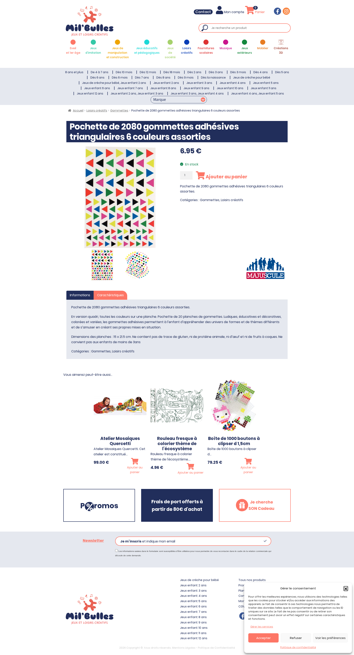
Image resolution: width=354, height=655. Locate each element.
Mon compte (234, 12)
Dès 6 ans (97, 77)
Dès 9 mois (186, 77)
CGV (241, 606)
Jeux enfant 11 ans (263, 88)
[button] (346, 588)
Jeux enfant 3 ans (199, 83)
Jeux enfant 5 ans (266, 83)
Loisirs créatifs (96, 110)
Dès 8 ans (163, 77)
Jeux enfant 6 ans (97, 88)
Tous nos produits (252, 580)
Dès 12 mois (148, 72)
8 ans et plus (74, 72)
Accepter (263, 638)
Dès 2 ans (194, 72)
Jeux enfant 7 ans (130, 88)
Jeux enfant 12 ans (90, 93)
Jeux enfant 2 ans (166, 83)
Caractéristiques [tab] (110, 295)
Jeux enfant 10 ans (230, 88)
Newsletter (93, 540)
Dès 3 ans (216, 72)
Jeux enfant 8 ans (163, 88)
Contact (203, 11)
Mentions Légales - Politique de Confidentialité (203, 647)
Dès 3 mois (238, 72)
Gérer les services (261, 626)
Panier (259, 12)
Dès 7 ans (142, 77)
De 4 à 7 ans (99, 72)
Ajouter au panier (226, 176)
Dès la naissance (213, 77)
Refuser (296, 638)
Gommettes (119, 110)
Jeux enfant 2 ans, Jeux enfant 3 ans (137, 93)
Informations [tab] (80, 295)
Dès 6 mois (120, 77)
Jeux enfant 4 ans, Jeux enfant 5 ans (257, 93)
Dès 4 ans (260, 72)
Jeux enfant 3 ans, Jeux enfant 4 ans (197, 93)
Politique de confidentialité (298, 647)
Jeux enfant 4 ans (233, 83)
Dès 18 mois (171, 72)
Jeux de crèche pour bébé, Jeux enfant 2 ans (114, 83)
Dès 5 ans (282, 72)
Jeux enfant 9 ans (196, 88)
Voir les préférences (330, 638)
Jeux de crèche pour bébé (251, 77)
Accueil (78, 110)
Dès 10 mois (124, 72)
